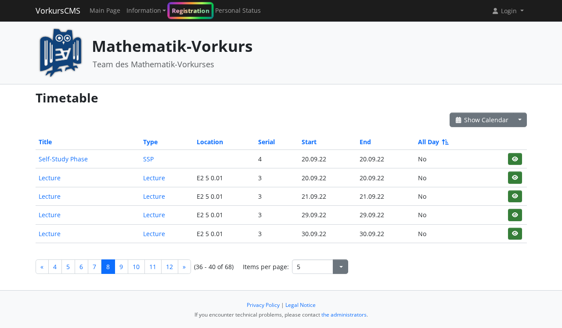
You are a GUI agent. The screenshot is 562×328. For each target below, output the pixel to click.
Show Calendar (485, 120)
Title (45, 142)
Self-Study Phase (63, 159)
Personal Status (238, 10)
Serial (266, 142)
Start (309, 142)
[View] (515, 159)
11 (152, 266)
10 (136, 266)
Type (150, 142)
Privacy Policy (263, 305)
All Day (428, 142)
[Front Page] (61, 52)
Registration (190, 11)
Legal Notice (300, 305)
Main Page (105, 10)
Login (509, 11)
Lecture (50, 178)
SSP (148, 159)
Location (210, 142)
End (365, 142)
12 (169, 266)
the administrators (344, 314)
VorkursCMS (58, 10)
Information (143, 10)
